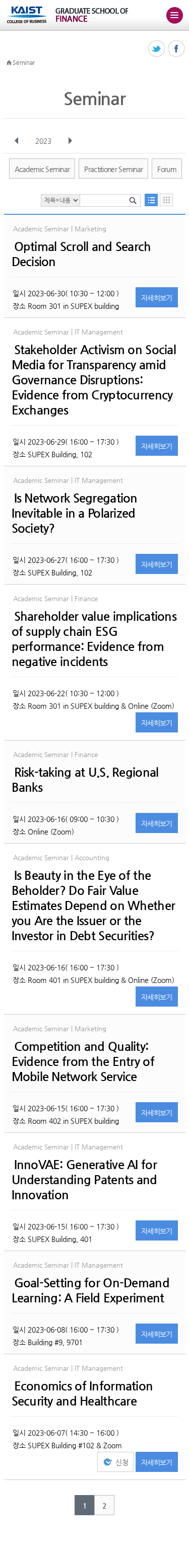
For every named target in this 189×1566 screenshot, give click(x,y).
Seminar (24, 62)
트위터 (157, 49)
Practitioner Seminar (113, 169)
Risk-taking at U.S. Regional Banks (85, 779)
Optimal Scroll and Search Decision (81, 254)
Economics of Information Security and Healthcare (82, 1393)
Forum (166, 169)
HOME (9, 63)
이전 (16, 140)
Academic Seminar (42, 169)
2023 (43, 141)
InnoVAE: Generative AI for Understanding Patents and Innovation (84, 1180)
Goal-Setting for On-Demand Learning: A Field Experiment (90, 1290)
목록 (151, 200)
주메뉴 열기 (174, 15)
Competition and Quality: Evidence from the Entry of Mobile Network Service (83, 1061)
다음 (70, 140)
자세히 (156, 298)
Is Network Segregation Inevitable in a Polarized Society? (75, 513)
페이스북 (176, 49)
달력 (166, 200)
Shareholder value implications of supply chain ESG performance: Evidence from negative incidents (94, 639)
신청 (121, 1462)
